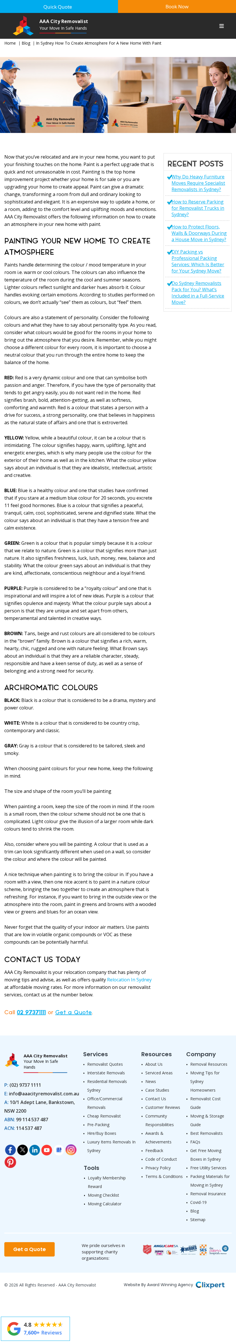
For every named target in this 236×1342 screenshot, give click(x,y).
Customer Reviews (162, 1107)
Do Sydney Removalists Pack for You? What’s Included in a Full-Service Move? (198, 292)
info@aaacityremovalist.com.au (44, 1093)
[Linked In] (34, 1148)
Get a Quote (73, 1012)
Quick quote (57, 6)
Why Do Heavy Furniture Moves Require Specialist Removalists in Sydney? (198, 183)
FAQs (195, 1142)
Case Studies (157, 1090)
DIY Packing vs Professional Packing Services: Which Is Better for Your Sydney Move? (198, 261)
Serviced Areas (159, 1072)
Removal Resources (208, 1064)
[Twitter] (22, 1148)
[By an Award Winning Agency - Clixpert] (210, 1284)
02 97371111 (31, 1012)
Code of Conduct (161, 1159)
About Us (154, 1064)
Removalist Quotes (105, 1064)
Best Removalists (206, 1133)
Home (10, 43)
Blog (26, 43)
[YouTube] (47, 1148)
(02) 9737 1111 (25, 1085)
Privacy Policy (158, 1167)
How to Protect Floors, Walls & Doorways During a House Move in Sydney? (199, 233)
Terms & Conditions (164, 1176)
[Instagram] (71, 1148)
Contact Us (155, 1098)
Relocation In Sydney (129, 979)
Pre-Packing (98, 1124)
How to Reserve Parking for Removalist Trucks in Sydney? (198, 208)
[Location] (59, 1148)
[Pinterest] (10, 1160)
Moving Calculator (104, 1203)
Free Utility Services (208, 1167)
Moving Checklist (103, 1195)
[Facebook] (10, 1148)
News (150, 1081)
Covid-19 (198, 1202)
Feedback (154, 1150)
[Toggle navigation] (221, 26)
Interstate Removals (106, 1072)
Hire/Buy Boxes (101, 1133)
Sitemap (197, 1219)
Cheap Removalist (104, 1116)
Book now (177, 6)
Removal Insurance (208, 1193)
